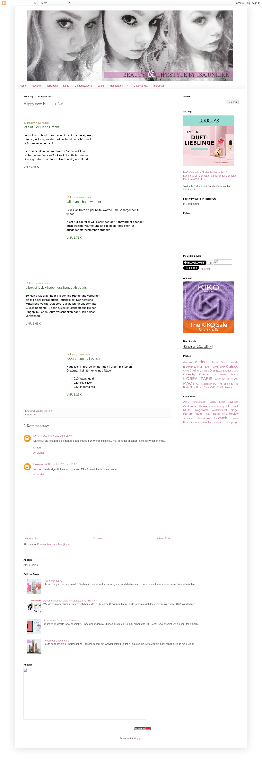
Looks (101, 85)
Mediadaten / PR (119, 85)
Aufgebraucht (199, 402)
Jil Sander (220, 374)
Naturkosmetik (219, 410)
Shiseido (228, 383)
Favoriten (233, 401)
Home (23, 85)
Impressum (159, 85)
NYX (196, 383)
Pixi (201, 384)
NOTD (187, 410)
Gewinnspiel (190, 406)
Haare (203, 406)
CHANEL (199, 367)
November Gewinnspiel (56, 640)
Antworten (39, 452)
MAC (187, 383)
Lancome (219, 379)
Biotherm (188, 367)
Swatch (220, 418)
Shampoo (188, 418)
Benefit (233, 362)
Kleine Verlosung (52, 580)
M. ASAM (233, 379)
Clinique (204, 370)
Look (235, 406)
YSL (222, 387)
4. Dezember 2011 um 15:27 (61, 464)
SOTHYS (218, 383)
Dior (212, 370)
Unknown (38, 464)
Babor (223, 362)
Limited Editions (83, 85)
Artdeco (202, 362)
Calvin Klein (218, 367)
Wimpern (200, 422)
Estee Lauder (223, 370)
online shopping (226, 422)
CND (208, 367)
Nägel (234, 410)
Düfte (66, 85)
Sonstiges (204, 418)
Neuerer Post (32, 538)
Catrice (232, 366)
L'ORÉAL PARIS (197, 378)
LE (34, 414)
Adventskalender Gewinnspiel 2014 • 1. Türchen (70, 600)
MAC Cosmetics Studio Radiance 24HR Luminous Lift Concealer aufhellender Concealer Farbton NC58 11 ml (210, 176)
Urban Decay (203, 387)
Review (233, 413)
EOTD (212, 401)
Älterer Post (163, 538)
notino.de (210, 422)
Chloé (186, 370)
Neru (36, 435)
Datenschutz (141, 85)
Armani (187, 362)
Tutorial (234, 418)
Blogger (137, 738)
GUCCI (235, 371)
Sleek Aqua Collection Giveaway (61, 620)
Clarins (194, 370)
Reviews (37, 85)
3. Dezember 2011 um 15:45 (56, 435)
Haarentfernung (216, 406)
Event (222, 402)
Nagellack (201, 410)
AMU (186, 401)
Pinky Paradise (212, 414)
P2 (38, 414)
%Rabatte (52, 85)
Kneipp (234, 374)
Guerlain (204, 374)
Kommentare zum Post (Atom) (53, 544)
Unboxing (188, 422)
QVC (224, 413)
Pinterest (205, 269)
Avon (214, 362)
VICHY (215, 387)
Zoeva (228, 387)
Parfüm (188, 413)
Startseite (98, 538)
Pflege (198, 413)
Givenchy (189, 374)
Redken (208, 384)
